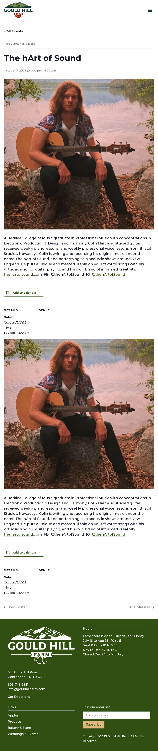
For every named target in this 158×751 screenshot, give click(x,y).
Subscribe (93, 724)
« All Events (13, 31)
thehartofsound (18, 274)
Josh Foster (17, 607)
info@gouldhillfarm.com (26, 689)
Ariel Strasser (139, 607)
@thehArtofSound (108, 274)
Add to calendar (24, 292)
